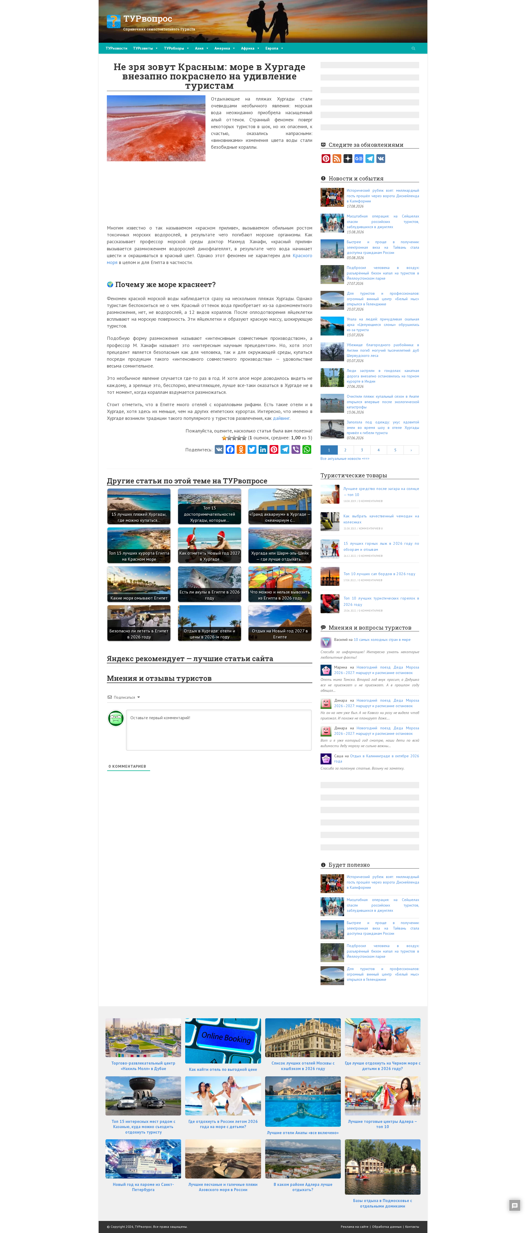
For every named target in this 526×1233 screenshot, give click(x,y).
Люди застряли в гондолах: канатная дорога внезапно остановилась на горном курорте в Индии (383, 376)
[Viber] (295, 450)
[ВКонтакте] (380, 159)
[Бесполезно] (224, 437)
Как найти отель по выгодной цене (223, 1069)
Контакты (412, 1227)
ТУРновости (116, 48)
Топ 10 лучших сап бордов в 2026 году (379, 573)
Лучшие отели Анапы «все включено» (303, 1132)
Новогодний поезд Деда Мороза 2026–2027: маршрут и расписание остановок (376, 670)
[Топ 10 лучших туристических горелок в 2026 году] (330, 603)
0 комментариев (371, 501)
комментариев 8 (371, 528)
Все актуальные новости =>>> (345, 458)
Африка (248, 48)
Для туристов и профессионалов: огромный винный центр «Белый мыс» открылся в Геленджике (383, 298)
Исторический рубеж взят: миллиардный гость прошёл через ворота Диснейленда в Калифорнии (383, 195)
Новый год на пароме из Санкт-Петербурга (143, 1187)
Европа (271, 48)
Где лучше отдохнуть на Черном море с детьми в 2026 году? (383, 1065)
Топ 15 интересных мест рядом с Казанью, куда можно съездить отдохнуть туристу (143, 1127)
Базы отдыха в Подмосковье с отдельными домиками (382, 1203)
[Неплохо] (239, 437)
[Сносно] (234, 437)
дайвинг (281, 418)
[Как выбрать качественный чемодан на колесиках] (330, 521)
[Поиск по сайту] (413, 49)
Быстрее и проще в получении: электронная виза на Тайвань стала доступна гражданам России (383, 247)
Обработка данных (387, 1227)
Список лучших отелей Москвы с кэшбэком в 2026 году (303, 1065)
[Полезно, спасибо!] (244, 437)
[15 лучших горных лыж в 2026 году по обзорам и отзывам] (330, 549)
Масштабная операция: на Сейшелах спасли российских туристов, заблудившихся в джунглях (383, 221)
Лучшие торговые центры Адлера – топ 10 (382, 1124)
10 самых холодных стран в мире (382, 639)
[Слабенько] (229, 437)
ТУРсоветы (143, 48)
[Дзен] (347, 159)
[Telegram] (369, 159)
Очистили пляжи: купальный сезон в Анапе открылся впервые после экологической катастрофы (383, 401)
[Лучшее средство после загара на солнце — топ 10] (330, 494)
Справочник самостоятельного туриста (159, 29)
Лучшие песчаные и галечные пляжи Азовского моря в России (223, 1187)
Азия (199, 48)
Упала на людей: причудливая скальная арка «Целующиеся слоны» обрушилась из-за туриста (383, 324)
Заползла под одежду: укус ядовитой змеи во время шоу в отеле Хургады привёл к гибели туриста (383, 427)
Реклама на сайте (354, 1227)
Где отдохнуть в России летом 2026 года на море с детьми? (223, 1124)
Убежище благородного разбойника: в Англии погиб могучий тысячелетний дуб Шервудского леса (383, 350)
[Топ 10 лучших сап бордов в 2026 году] (330, 576)
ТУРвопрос (147, 18)
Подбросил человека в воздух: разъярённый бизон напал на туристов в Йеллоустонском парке (383, 273)
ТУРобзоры (174, 48)
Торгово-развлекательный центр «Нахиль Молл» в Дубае (143, 1065)
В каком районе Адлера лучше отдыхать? (303, 1187)
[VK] (219, 450)
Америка (222, 48)
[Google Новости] (358, 159)
